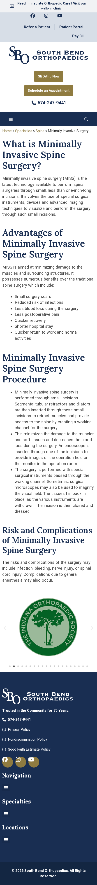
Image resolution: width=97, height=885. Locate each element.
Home (7, 131)
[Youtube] (62, 18)
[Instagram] (48, 18)
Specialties (23, 131)
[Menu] (11, 119)
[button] (86, 119)
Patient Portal (71, 27)
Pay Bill (78, 36)
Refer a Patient (37, 27)
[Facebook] (34, 18)
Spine (40, 131)
